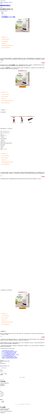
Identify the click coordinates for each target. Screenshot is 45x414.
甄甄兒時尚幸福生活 (5, 5)
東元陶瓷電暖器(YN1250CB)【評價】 (9, 16)
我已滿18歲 (2, 412)
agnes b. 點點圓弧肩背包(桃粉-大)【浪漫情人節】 (8, 350)
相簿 (2, 12)
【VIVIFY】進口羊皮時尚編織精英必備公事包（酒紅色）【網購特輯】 (10, 354)
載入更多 (1, 370)
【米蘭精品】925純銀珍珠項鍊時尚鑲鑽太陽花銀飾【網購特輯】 (10, 357)
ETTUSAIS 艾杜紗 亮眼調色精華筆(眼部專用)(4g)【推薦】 (9, 356)
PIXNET (17, 404)
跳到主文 (1, 7)
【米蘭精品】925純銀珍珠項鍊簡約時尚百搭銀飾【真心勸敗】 (9, 351)
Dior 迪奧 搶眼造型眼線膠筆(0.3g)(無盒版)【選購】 (8, 355)
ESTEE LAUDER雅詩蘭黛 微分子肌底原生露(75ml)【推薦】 (9, 352)
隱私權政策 (26, 404)
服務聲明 (29, 404)
